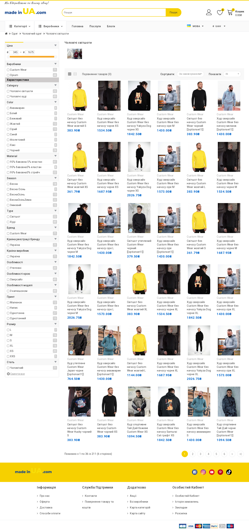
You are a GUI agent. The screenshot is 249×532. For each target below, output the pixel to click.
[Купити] (71, 191)
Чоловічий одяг (32, 33)
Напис (14, 307)
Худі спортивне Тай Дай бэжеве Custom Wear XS (137, 428)
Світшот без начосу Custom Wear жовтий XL (137, 306)
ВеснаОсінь (17, 194)
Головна (77, 26)
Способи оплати (50, 513)
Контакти (91, 495)
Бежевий (16, 118)
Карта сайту (137, 513)
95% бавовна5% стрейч (25, 172)
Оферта (45, 501)
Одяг (15, 33)
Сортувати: (167, 74)
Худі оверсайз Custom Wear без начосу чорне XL (168, 306)
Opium (14, 75)
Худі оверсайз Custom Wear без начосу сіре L (108, 244)
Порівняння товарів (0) (97, 74)
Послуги (95, 26)
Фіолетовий (17, 139)
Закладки (181, 507)
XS (11, 351)
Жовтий (15, 123)
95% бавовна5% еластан (26, 167)
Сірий (13, 129)
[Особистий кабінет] (209, 12)
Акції (133, 495)
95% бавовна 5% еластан (26, 161)
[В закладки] (79, 137)
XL (11, 345)
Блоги (111, 26)
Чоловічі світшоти (21, 91)
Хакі (12, 145)
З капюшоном (19, 290)
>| (241, 454)
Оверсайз (16, 279)
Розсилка (181, 513)
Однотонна (17, 313)
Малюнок (16, 302)
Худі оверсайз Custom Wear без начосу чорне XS (108, 122)
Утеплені (15, 267)
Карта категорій (140, 507)
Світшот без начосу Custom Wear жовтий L (196, 183)
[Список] (75, 73)
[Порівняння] (87, 137)
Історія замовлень (187, 501)
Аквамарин (17, 107)
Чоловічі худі (18, 96)
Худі (12, 221)
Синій (13, 134)
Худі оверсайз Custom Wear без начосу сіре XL (228, 306)
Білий (13, 113)
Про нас (45, 495)
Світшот (15, 216)
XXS (12, 356)
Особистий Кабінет (187, 495)
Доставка (46, 507)
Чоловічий (16, 367)
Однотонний (18, 318)
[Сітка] (70, 73)
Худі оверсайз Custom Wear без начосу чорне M (228, 183)
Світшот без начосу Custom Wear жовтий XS (77, 183)
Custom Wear (18, 69)
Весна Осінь (18, 189)
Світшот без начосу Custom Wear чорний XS (107, 428)
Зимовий (15, 205)
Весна (14, 183)
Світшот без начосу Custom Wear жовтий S (77, 122)
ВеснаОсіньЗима (20, 199)
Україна (15, 244)
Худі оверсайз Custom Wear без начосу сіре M (168, 122)
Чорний (15, 150)
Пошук (173, 12)
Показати (215, 74)
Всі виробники (139, 501)
